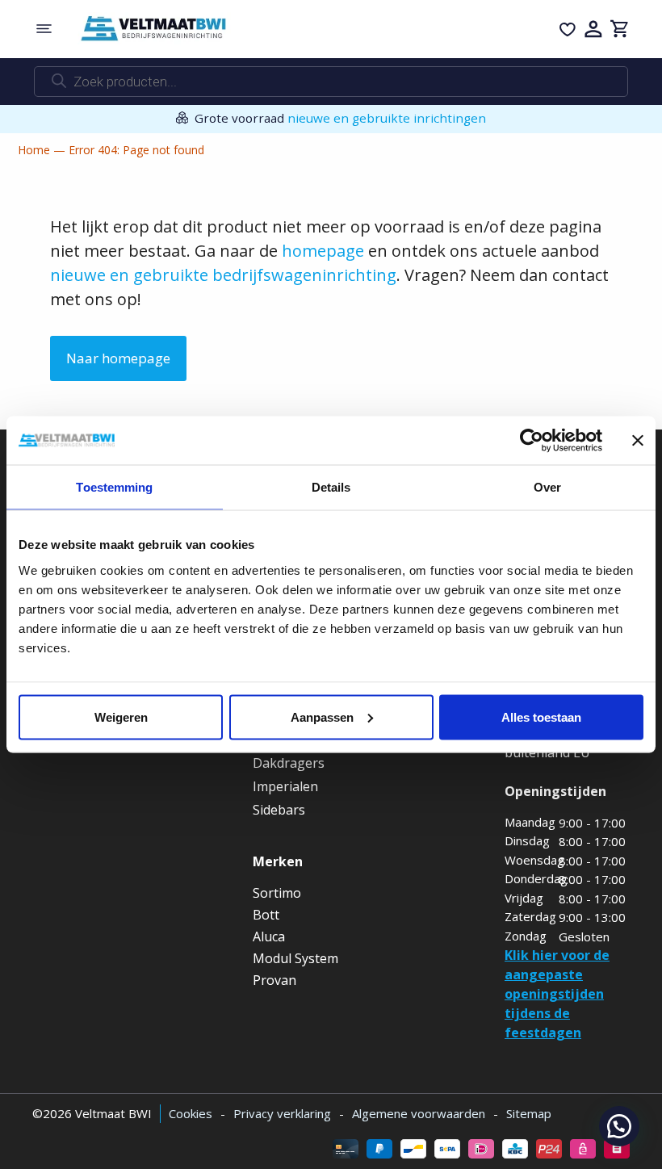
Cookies (190, 1113)
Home (34, 149)
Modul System (295, 958)
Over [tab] (547, 487)
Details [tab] (331, 487)
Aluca (269, 936)
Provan (274, 980)
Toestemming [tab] (114, 487)
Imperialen (285, 786)
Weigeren (121, 716)
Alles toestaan (541, 716)
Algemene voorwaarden (418, 1113)
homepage (323, 251)
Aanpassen (322, 716)
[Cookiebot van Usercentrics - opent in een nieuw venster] (531, 441)
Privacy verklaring (282, 1113)
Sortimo (277, 893)
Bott (266, 915)
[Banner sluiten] (637, 440)
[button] (619, 1126)
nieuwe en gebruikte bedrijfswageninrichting (223, 275)
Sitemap (528, 1113)
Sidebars (279, 810)
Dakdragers (289, 763)
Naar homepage (118, 358)
